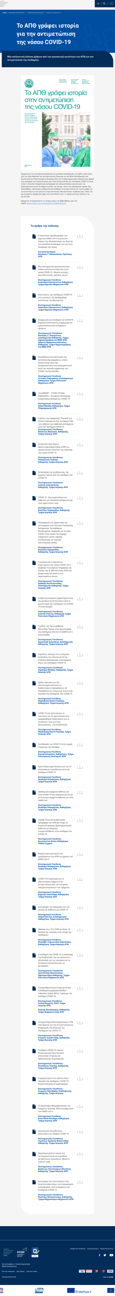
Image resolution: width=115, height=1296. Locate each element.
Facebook (99, 1255)
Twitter (105, 1255)
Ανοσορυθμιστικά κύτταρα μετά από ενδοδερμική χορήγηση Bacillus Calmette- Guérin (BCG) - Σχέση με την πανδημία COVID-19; (55, 991)
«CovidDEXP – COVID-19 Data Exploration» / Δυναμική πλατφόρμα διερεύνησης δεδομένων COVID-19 (54, 396)
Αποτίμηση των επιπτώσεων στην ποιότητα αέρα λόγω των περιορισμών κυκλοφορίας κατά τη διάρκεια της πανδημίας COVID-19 (55, 1185)
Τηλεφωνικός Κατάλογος (78, 1249)
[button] (111, 3)
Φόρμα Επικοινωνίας (106, 1249)
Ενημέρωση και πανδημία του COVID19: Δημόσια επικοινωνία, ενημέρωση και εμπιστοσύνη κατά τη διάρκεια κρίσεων (56, 324)
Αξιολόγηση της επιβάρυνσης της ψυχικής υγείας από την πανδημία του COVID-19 (55, 475)
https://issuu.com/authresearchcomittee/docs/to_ (47, 203)
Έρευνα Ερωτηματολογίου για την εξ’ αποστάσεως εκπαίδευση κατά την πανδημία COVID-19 (55, 769)
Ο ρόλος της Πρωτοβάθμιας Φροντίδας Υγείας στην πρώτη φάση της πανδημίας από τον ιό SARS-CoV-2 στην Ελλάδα (55, 630)
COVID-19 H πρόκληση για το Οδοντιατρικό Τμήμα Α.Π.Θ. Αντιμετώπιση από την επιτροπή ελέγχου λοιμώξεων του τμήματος (54, 883)
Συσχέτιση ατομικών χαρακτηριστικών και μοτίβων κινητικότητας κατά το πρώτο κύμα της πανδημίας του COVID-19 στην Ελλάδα (56, 602)
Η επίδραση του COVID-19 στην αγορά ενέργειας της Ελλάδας (55, 745)
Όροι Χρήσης (21, 1271)
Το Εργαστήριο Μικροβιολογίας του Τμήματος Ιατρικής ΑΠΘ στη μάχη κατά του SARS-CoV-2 (55, 1109)
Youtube (111, 1255)
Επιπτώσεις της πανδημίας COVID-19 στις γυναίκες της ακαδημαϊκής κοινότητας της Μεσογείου (55, 297)
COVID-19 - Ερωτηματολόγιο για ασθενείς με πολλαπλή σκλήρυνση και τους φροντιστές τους (55, 500)
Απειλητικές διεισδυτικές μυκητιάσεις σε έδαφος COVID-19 (53, 1132)
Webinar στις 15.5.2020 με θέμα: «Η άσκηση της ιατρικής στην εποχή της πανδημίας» (54, 932)
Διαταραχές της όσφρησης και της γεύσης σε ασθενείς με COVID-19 (54, 908)
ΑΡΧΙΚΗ (4, 12)
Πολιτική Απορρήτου (8, 1271)
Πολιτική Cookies (31, 1271)
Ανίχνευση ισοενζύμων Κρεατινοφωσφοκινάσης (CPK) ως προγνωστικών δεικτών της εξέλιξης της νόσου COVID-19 (55, 448)
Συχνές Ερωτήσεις (93, 1249)
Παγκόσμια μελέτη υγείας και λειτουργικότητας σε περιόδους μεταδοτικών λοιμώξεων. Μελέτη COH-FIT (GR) (53, 1157)
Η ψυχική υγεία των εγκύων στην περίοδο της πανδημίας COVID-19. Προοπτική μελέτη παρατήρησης (53, 1081)
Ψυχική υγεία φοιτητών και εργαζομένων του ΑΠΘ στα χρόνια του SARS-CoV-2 (55, 856)
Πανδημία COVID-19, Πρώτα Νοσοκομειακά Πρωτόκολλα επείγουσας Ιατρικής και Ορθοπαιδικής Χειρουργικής (51, 1054)
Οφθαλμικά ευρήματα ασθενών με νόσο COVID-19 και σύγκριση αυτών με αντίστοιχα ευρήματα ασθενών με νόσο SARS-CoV (55, 796)
